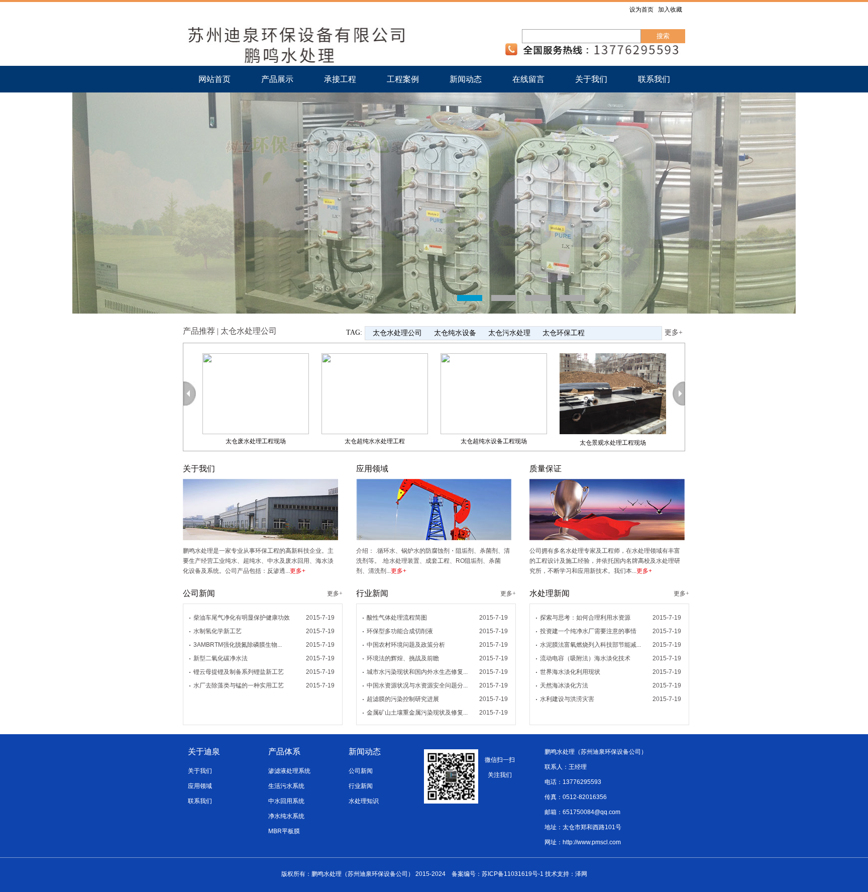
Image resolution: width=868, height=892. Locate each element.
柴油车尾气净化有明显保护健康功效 (241, 617)
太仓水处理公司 (397, 333)
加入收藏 (670, 9)
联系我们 (654, 79)
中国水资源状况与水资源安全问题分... (417, 685)
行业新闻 (361, 785)
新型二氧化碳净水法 (220, 658)
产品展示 (277, 79)
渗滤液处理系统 (289, 770)
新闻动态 (466, 79)
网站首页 (214, 79)
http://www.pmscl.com (592, 842)
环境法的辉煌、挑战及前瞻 (403, 658)
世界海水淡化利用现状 (570, 671)
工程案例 (403, 79)
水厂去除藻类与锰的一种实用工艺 (238, 685)
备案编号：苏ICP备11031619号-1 (498, 873)
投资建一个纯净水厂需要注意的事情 (588, 631)
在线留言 (528, 79)
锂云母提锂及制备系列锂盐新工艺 (238, 671)
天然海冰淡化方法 (564, 685)
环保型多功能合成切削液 (400, 631)
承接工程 (340, 79)
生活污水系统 (286, 785)
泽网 (581, 873)
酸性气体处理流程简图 (397, 617)
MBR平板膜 (284, 831)
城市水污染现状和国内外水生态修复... (417, 671)
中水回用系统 (286, 801)
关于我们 (591, 79)
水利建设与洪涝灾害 (567, 699)
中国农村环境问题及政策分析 (406, 644)
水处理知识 (364, 801)
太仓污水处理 (509, 333)
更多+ (674, 332)
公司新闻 (361, 770)
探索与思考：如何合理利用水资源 (585, 617)
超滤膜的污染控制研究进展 (403, 699)
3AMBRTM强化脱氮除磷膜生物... (237, 644)
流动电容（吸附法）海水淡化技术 (585, 658)
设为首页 (641, 9)
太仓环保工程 (563, 333)
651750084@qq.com (591, 812)
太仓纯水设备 (455, 333)
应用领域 (200, 785)
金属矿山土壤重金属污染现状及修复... (417, 712)
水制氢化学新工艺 (217, 631)
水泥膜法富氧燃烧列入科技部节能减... (590, 644)
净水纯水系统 (286, 816)
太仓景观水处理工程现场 (576, 442)
